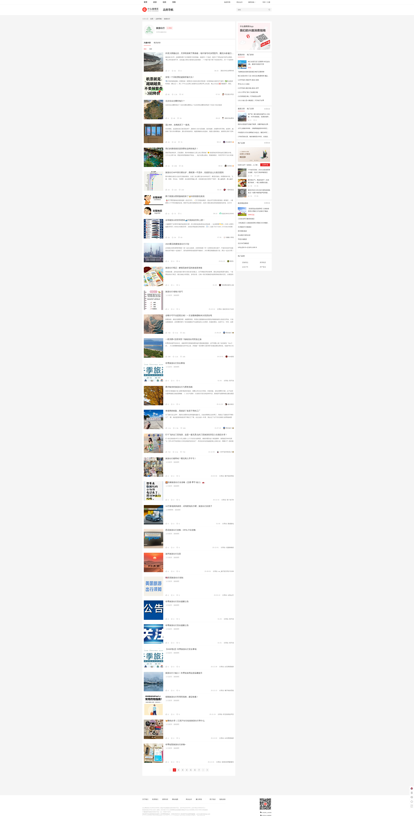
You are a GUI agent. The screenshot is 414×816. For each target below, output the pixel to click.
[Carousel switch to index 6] (257, 160)
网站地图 (175, 799)
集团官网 (227, 2)
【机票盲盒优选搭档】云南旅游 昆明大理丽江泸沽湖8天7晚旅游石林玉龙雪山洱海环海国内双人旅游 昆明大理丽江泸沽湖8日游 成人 (258, 210)
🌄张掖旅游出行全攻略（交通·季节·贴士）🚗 (184, 482)
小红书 (170, 295)
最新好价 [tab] (241, 55)
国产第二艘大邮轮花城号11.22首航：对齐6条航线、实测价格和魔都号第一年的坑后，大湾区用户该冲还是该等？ (259, 115)
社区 (164, 2)
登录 (264, 2)
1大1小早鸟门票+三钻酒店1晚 (248, 92)
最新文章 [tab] (241, 109)
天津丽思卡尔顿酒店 (244, 227)
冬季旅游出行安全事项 (175, 363)
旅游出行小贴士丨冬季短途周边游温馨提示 (183, 673)
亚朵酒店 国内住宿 (244, 235)
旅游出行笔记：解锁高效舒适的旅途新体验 (183, 268)
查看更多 (267, 109)
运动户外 (245, 267)
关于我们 (145, 799)
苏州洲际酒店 (242, 231)
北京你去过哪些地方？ (175, 101)
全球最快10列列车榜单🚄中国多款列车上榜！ (185, 220)
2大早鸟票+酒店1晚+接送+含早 (248, 88)
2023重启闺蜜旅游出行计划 (177, 244)
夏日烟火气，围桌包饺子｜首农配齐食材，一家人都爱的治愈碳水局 (258, 181)
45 (251, 176)
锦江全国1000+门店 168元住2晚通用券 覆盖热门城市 (256, 76)
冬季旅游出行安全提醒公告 (177, 601)
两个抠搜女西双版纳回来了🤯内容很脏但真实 (185, 196)
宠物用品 (245, 262)
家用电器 (263, 262)
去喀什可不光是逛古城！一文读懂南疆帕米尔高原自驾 (188, 315)
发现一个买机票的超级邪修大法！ (179, 77)
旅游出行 (167, 19)
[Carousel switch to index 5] (256, 160)
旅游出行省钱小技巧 (174, 292)
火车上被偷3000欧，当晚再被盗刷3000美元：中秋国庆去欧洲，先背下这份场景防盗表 (267, 128)
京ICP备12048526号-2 (198, 808)
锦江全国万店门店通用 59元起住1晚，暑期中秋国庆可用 (259, 63)
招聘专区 (165, 799)
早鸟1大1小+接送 (243, 84)
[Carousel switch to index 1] (250, 160)
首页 (151, 19)
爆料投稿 (251, 2)
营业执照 (205, 810)
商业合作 (240, 2)
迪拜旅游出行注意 (173, 554)
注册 (268, 2)
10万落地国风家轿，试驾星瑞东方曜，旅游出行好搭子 (188, 506)
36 (251, 186)
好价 (155, 2)
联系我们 (155, 799)
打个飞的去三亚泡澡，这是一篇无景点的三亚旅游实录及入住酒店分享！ (196, 435)
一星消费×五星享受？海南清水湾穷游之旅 (183, 339)
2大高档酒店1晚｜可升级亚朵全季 (249, 96)
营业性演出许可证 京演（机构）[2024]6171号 (155, 810)
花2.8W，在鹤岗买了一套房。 (178, 125)
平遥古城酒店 (242, 239)
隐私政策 (223, 799)
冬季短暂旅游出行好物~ (175, 744)
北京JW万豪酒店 (243, 243)
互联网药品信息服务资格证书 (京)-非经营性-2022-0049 (186, 810)
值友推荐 (176, 295)
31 (251, 196)
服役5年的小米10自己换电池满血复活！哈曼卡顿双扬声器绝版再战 (259, 191)
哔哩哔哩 (170, 510)
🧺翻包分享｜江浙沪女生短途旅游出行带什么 (185, 721)
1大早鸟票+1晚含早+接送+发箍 (248, 80)
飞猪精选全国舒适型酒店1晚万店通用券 (251, 72)
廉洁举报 (199, 799)
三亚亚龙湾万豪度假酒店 (246, 219)
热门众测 (241, 143)
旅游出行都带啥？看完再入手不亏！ (180, 458)
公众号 (170, 367)
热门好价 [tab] (250, 55)
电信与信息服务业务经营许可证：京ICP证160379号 (176, 808)
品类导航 (168, 9)
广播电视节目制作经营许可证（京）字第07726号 (156, 812)
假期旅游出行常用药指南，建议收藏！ (181, 697)
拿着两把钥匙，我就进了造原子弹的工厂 (182, 411)
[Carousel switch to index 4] (254, 160)
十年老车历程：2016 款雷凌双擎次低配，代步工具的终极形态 (259, 171)
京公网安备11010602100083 (150, 808)
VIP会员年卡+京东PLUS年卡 (247, 247)
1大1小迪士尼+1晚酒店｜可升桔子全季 (251, 100)
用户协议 (213, 799)
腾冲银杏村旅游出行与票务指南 (179, 387)
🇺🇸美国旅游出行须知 (174, 578)
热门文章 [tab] (250, 109)
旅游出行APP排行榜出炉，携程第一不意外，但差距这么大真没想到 (194, 172)
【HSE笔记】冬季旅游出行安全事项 (181, 649)
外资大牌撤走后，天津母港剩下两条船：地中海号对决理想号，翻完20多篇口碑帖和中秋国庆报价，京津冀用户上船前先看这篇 (199, 53)
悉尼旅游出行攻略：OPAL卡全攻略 (180, 530)
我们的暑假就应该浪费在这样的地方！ (181, 149)
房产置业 (263, 267)
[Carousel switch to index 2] (251, 160)
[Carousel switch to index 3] (253, 160)
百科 (174, 2)
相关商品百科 (243, 203)
